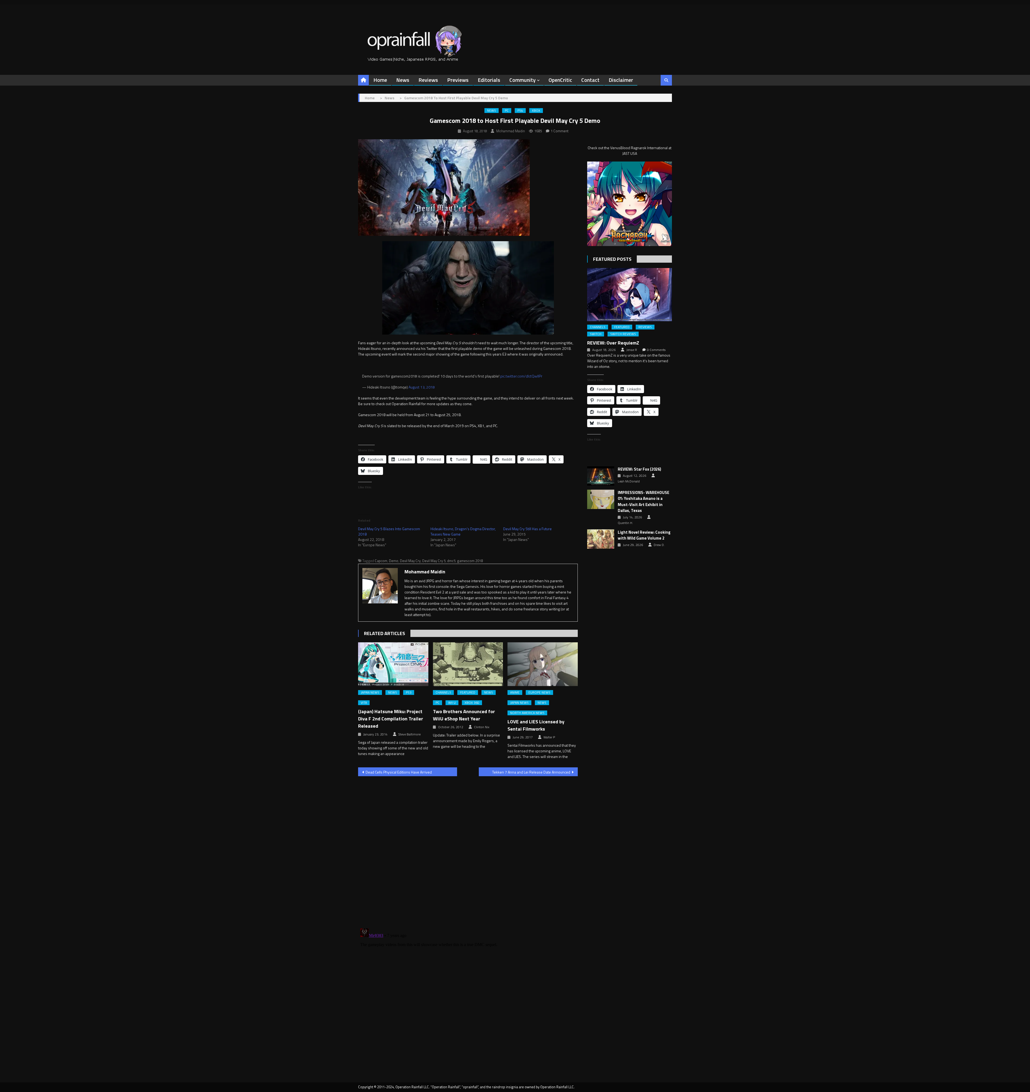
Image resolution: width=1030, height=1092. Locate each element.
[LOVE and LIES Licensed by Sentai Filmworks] (542, 664)
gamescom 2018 (470, 560)
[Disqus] (468, 849)
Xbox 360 (472, 702)
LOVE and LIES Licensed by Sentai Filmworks (535, 725)
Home (380, 80)
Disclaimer (621, 80)
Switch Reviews (623, 334)
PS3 (408, 692)
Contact (590, 80)
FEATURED (467, 692)
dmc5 (451, 560)
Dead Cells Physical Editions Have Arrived (399, 772)
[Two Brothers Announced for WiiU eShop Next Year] (468, 664)
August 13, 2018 (422, 387)
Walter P (549, 737)
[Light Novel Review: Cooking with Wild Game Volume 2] (600, 539)
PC (507, 110)
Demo (393, 560)
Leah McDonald (629, 481)
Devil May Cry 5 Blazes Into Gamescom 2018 (389, 531)
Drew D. (659, 545)
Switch (595, 334)
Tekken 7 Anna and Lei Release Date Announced (531, 772)
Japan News (370, 692)
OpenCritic (560, 80)
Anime (515, 692)
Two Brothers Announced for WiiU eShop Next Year (464, 715)
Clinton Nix (481, 727)
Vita (364, 702)
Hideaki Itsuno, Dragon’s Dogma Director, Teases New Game (463, 531)
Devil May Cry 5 (434, 560)
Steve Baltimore (409, 734)
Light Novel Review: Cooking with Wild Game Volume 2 (644, 535)
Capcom (381, 560)
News (402, 80)
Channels (443, 692)
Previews (458, 80)
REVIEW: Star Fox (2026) (639, 469)
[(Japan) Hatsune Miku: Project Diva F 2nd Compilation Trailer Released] (393, 664)
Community (522, 80)
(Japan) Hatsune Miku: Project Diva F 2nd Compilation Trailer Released (390, 719)
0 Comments (656, 349)
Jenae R (631, 349)
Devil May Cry (410, 560)
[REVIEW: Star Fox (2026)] (600, 476)
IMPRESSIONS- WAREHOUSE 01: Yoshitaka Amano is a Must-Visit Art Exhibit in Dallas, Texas (643, 502)
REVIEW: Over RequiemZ (613, 342)
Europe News (539, 692)
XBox (536, 110)
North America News (527, 712)
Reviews (428, 80)
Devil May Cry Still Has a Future (527, 529)
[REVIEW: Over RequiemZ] (629, 294)
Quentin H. (625, 523)
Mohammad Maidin (510, 131)
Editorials (489, 80)
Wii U (452, 702)
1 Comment (559, 131)
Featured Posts (612, 259)
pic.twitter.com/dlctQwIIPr (521, 376)
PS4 (520, 110)
